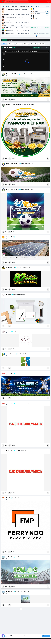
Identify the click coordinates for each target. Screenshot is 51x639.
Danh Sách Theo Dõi (45, 47)
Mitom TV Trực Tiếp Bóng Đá (12, 163)
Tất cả (4, 43)
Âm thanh (34, 43)
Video (26, 43)
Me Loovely (8, 294)
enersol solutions (10, 236)
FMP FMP (8, 497)
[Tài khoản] (48, 2)
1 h (6, 332)
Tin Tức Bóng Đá (9, 373)
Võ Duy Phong (37, 15)
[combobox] (16, 2)
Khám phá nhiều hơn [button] (5, 636)
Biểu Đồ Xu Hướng (37, 47)
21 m (7, 165)
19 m (7, 75)
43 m (7, 238)
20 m (7, 106)
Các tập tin (42, 43)
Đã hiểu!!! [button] (44, 635)
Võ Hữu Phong (37, 11)
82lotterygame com (10, 267)
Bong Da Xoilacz (9, 556)
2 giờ (6, 355)
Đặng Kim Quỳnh (38, 18)
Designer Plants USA (10, 353)
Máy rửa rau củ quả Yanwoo (12, 73)
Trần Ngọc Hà (37, 13)
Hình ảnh (19, 43)
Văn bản (11, 43)
